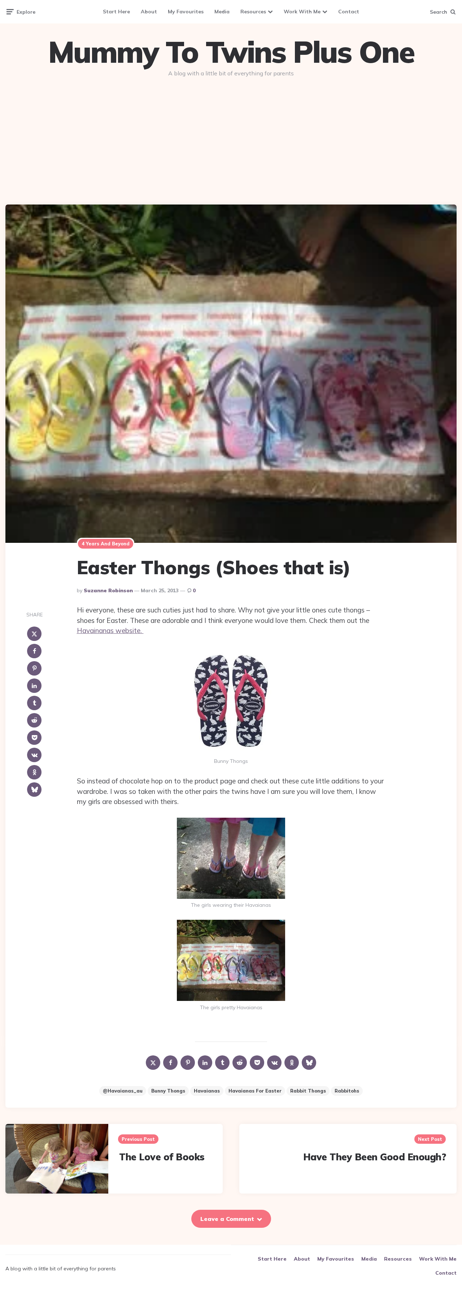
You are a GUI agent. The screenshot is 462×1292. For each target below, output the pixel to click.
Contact (348, 11)
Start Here (116, 11)
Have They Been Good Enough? (374, 1157)
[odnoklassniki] (34, 772)
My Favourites (186, 11)
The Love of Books (162, 1157)
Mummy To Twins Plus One (231, 52)
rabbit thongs (308, 1091)
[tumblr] (34, 703)
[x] (34, 634)
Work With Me (302, 11)
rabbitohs (347, 1091)
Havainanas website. (110, 630)
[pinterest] (34, 668)
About (149, 11)
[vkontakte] (34, 755)
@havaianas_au (123, 1091)
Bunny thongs (168, 1091)
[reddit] (34, 720)
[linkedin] (34, 685)
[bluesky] (34, 789)
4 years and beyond (106, 543)
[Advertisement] (231, 137)
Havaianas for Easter (255, 1091)
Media (222, 11)
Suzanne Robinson (108, 590)
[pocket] (34, 737)
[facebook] (34, 651)
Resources (253, 11)
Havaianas (207, 1091)
